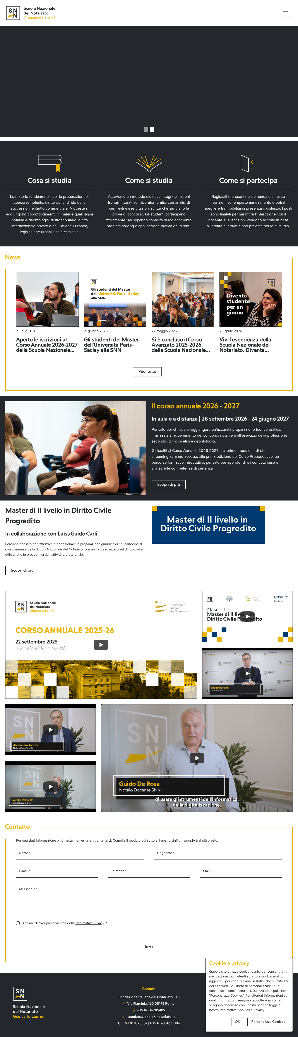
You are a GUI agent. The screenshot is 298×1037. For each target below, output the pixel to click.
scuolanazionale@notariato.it (151, 1017)
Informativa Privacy (89, 923)
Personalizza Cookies (268, 1022)
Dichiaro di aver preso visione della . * (64, 923)
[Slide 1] (146, 129)
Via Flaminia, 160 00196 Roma (151, 1004)
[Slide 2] (152, 129)
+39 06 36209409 (151, 1010)
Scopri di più (168, 485)
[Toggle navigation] (286, 13)
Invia (149, 947)
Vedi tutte (147, 372)
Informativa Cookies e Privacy (241, 1009)
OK (237, 1022)
